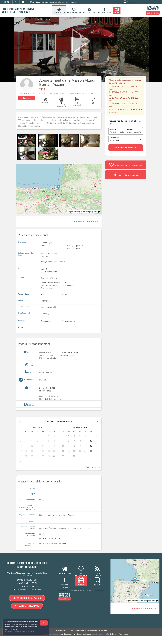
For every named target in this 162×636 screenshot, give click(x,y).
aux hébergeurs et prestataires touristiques (76, 634)
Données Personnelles (76, 630)
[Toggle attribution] (98, 211)
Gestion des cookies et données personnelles (19, 632)
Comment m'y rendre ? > (85, 221)
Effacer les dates (92, 467)
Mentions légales (60, 630)
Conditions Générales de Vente (96, 630)
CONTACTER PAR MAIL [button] (28, 605)
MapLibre (93, 212)
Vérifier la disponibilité (125, 147)
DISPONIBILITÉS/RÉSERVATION (27, 598)
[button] (26, 98)
